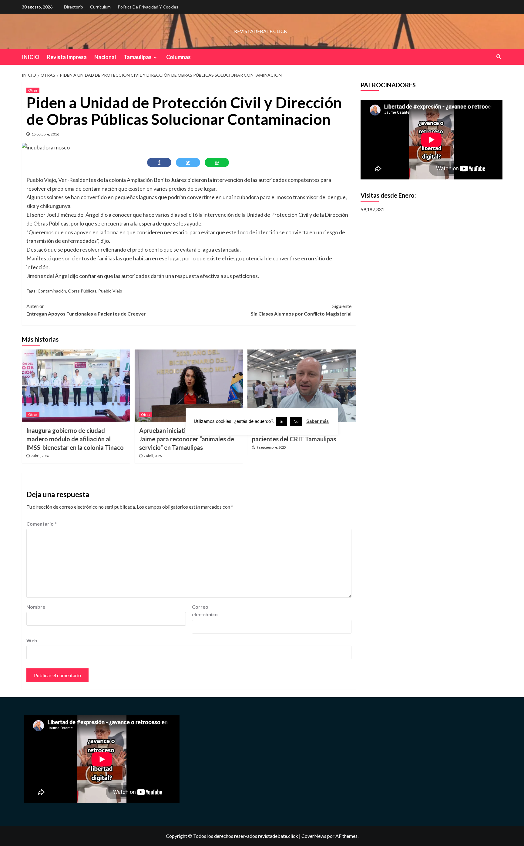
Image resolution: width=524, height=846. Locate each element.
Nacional (105, 57)
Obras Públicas (82, 290)
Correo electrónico (205, 610)
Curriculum (100, 6)
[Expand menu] (155, 57)
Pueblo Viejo (110, 290)
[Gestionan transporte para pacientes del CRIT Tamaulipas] (301, 385)
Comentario (41, 524)
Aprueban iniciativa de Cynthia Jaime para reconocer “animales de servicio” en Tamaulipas (186, 439)
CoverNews (313, 836)
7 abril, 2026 (40, 456)
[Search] (498, 56)
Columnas (178, 57)
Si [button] (281, 421)
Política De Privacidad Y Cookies (148, 6)
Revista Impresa (67, 57)
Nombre (35, 607)
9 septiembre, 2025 (271, 447)
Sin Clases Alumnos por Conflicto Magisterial (301, 310)
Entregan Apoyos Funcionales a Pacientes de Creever (86, 310)
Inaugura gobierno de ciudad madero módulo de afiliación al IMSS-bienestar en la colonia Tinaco (75, 439)
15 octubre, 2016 (45, 134)
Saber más (317, 421)
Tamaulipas (138, 57)
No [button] (296, 421)
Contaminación (52, 290)
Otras (33, 90)
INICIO (30, 57)
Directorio (73, 6)
